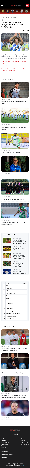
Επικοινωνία (4, 457)
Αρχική (3, 17)
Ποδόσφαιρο (9, 17)
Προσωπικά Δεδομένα (7, 454)
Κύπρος (15, 17)
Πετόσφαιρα (4, 444)
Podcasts (23, 440)
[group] (3, 11)
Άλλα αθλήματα (25, 444)
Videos (22, 439)
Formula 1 (4, 447)
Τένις (2, 446)
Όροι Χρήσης (4, 451)
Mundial (3, 440)
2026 (13, 463)
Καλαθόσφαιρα (5, 442)
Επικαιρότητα (24, 442)
